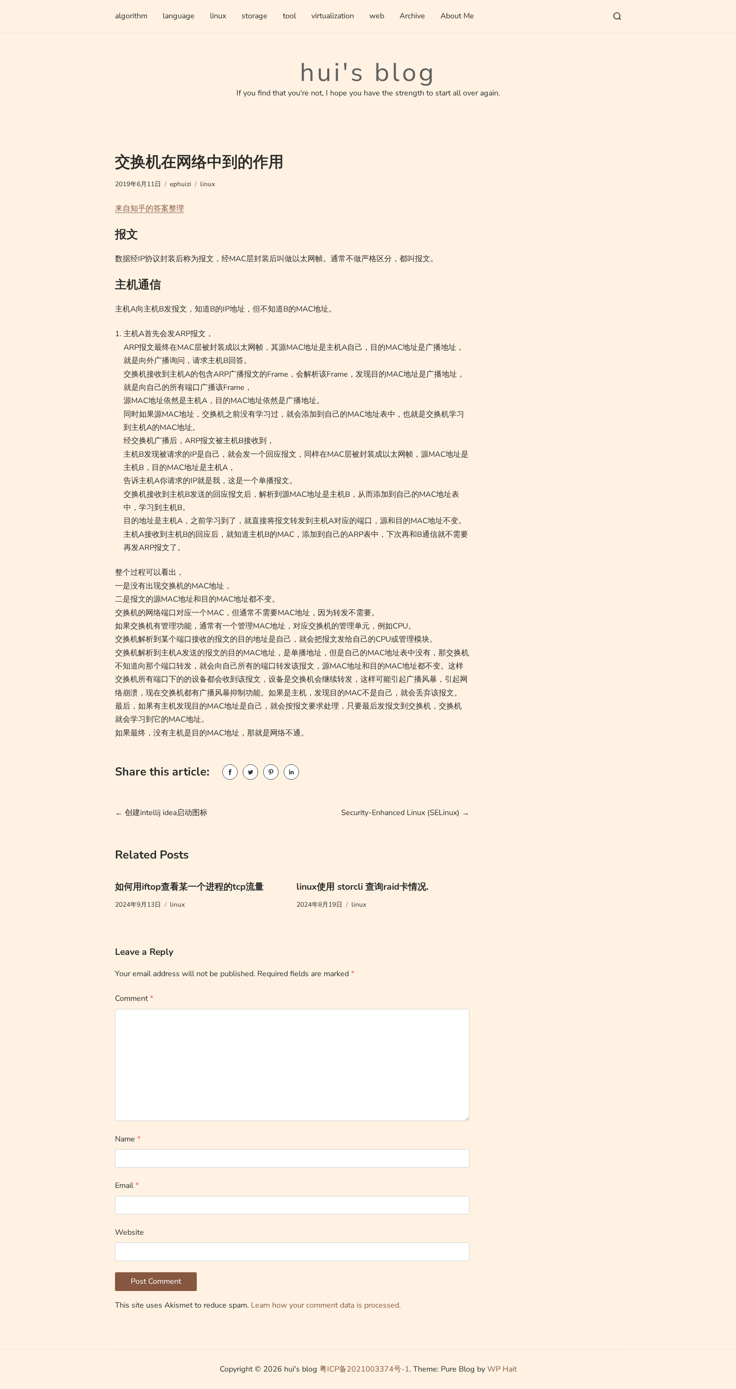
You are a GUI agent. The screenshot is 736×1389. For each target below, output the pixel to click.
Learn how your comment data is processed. (326, 1305)
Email (127, 1185)
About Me (457, 16)
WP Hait (502, 1369)
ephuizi (180, 184)
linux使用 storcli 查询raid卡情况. (362, 887)
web (376, 16)
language (179, 16)
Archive (412, 16)
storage (254, 16)
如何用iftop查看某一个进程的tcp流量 (189, 887)
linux (218, 16)
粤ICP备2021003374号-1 (364, 1369)
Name (128, 1139)
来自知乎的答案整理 (149, 208)
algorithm (131, 16)
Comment (134, 998)
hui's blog (368, 72)
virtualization (332, 16)
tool (289, 16)
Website (129, 1232)
